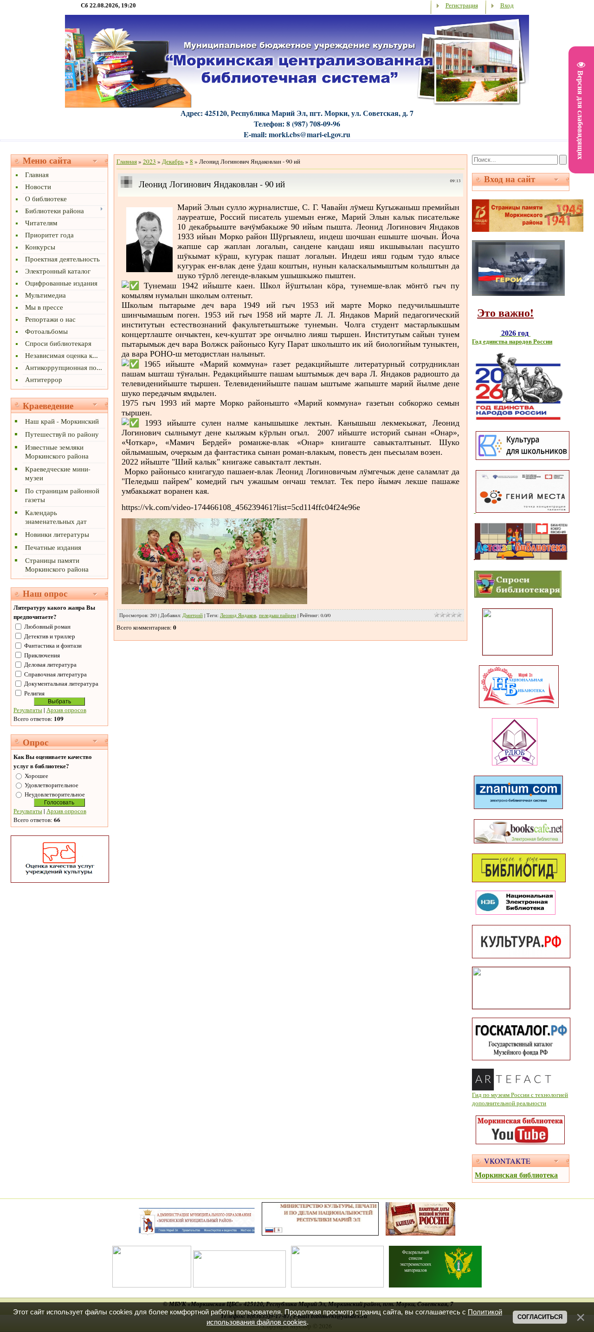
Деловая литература (50, 664)
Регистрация (462, 5)
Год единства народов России (512, 341)
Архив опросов (66, 710)
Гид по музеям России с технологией (520, 1094)
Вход (507, 5)
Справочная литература (55, 674)
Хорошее (36, 775)
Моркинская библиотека (516, 1174)
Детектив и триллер (49, 636)
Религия (34, 693)
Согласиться (539, 1316)
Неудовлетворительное (55, 794)
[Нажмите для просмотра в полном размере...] (149, 270)
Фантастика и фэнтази (53, 645)
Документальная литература (61, 683)
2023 (149, 161)
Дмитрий (192, 615)
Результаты (27, 710)
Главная (126, 161)
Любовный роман (47, 626)
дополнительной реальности (509, 1103)
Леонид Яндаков (238, 615)
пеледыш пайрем (277, 615)
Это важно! (505, 312)
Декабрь (173, 161)
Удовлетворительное (51, 785)
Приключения (42, 655)
